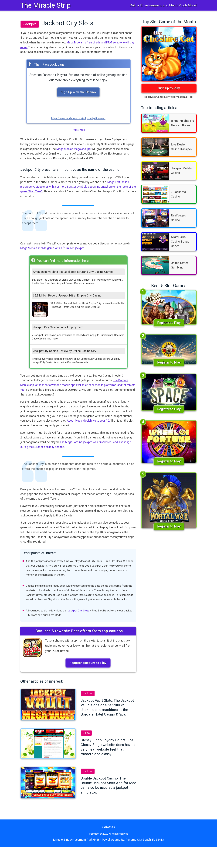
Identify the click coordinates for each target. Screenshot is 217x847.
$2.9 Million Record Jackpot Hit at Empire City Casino (67, 295)
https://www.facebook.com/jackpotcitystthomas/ (78, 118)
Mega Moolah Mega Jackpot (74, 149)
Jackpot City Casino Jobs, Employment (58, 327)
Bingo (86, 732)
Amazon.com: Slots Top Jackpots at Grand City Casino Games (73, 271)
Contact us (108, 826)
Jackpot (29, 24)
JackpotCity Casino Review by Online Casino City (64, 351)
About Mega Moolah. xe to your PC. (88, 420)
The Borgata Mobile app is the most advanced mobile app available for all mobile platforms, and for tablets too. (78, 385)
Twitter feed (78, 130)
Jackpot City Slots (78, 610)
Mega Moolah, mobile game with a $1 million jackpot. (52, 248)
